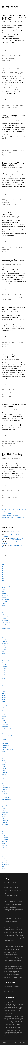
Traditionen (4, 833)
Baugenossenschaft (9, 200)
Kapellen (4, 707)
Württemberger (5, 864)
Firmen (11, 56)
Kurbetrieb (4, 733)
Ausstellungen (5, 601)
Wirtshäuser (4, 862)
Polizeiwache (5, 781)
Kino (3, 718)
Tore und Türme (5, 830)
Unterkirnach (5, 837)
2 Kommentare (8, 299)
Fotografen (4, 641)
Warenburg (4, 856)
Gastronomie (5, 655)
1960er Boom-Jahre (9, 295)
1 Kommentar (7, 155)
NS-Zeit (4, 768)
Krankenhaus (5, 726)
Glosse (3, 672)
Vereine (3, 843)
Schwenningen (5, 812)
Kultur (3, 730)
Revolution (5, 152)
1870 (3, 564)
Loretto (3, 741)
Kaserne (4, 710)
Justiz (3, 703)
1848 (5, 150)
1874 (3, 572)
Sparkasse (4, 816)
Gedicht (4, 659)
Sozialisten (4, 814)
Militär (3, 751)
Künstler (4, 732)
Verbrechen (4, 841)
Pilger (3, 778)
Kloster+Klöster (5, 724)
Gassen (3, 653)
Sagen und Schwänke (6, 801)
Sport (3, 818)
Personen (4, 58)
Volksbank (4, 851)
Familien (4, 630)
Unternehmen (11, 58)
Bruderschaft (5, 616)
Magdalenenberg (5, 745)
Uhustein (4, 835)
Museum (4, 758)
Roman (3, 795)
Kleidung (4, 722)
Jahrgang (4, 693)
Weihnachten (5, 860)
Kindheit (4, 716)
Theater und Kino (15, 392)
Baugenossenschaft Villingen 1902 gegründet (13, 164)
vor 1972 (4, 853)
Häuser (21, 56)
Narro (3, 764)
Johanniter (4, 695)
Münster (4, 757)
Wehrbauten (4, 858)
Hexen (3, 680)
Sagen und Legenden (6, 799)
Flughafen (4, 639)
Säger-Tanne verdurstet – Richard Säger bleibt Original (14, 509)
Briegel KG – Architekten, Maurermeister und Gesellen (13, 455)
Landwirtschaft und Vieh (7, 735)
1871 (3, 566)
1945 (5, 491)
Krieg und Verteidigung (7, 728)
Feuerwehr (4, 635)
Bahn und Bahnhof (6, 607)
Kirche (3, 720)
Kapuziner (4, 708)
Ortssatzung (4, 772)
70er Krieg (4, 587)
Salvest (3, 803)
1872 (3, 568)
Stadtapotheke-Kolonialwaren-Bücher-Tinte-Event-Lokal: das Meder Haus (14, 17)
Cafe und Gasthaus (6, 622)
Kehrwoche (4, 712)
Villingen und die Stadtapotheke (8, 213)
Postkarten (4, 783)
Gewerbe (16, 247)
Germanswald (5, 662)
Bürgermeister (11, 150)
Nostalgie (4, 766)
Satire (3, 806)
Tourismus (4, 831)
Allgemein (4, 591)
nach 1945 (19, 493)
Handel (22, 295)
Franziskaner (5, 643)
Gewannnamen (6, 493)
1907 (3, 580)
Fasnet (3, 632)
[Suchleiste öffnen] (25, 2)
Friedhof (4, 647)
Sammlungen (5, 805)
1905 (3, 578)
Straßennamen (5, 824)
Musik (3, 760)
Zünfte (3, 868)
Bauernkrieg (4, 609)
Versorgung (18, 297)
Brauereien (4, 612)
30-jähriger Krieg (6, 586)
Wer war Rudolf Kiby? (7, 513)
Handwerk (6, 105)
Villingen (4, 849)
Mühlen (3, 753)
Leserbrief (4, 737)
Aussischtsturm (5, 599)
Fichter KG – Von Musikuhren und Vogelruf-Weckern (13, 308)
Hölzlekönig (4, 683)
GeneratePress (23, 1042)
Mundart (4, 755)
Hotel (3, 685)
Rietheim (4, 791)
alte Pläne (4, 593)
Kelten (3, 714)
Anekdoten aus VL (6, 595)
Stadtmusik (4, 822)
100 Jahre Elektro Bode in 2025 (12, 69)
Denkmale (4, 624)
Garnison (4, 649)
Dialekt (3, 626)
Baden (3, 605)
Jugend (3, 701)
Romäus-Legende (6, 797)
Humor (3, 689)
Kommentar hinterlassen (10, 60)
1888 (3, 574)
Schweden (4, 810)
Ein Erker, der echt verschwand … (9, 511)
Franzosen (4, 645)
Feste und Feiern (8, 389)
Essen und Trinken (6, 628)
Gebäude (16, 56)
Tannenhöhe (4, 826)
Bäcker (3, 603)
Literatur (4, 739)
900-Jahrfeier (5, 589)
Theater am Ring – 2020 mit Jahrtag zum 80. (12, 356)
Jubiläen (4, 697)
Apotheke (6, 56)
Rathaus (4, 785)
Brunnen (4, 618)
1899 (3, 576)
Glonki (3, 670)
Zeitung (19, 152)
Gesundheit (4, 664)
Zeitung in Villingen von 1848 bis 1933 (13, 116)
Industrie (21, 441)
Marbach (4, 747)
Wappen (4, 854)
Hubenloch (4, 687)
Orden (3, 770)
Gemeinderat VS (5, 660)
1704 (3, 559)
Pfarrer (22, 200)
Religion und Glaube (6, 787)
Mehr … (6, 50)
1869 (3, 562)
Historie (4, 682)
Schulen (4, 808)
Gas (3, 651)
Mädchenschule (5, 743)
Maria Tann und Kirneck (7, 749)
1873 (3, 570)
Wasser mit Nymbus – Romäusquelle (10, 515)
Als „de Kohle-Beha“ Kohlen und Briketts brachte (13, 261)
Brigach (4, 614)
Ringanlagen (4, 793)
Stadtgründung (5, 820)
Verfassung (4, 845)
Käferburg (4, 705)
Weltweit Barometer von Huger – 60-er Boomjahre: (14, 405)
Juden (3, 699)
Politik (22, 150)
